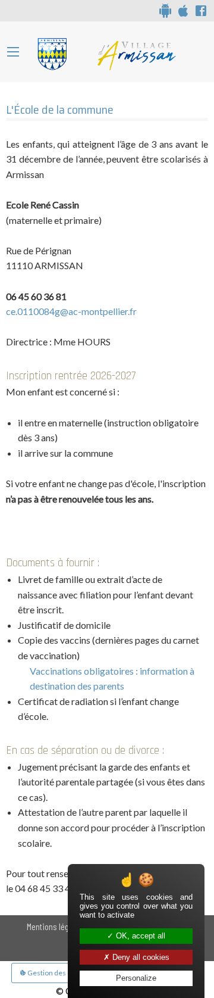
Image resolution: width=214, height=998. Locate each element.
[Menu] (13, 52)
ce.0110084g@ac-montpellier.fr (71, 311)
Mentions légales (55, 926)
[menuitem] (55, 926)
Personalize (136, 978)
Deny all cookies (139, 957)
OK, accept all (139, 935)
